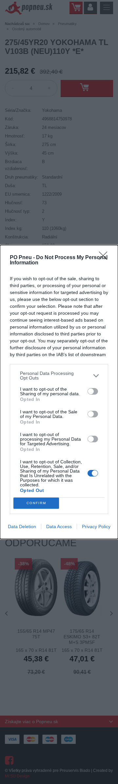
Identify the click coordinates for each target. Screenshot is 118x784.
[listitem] (59, 375)
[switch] (93, 391)
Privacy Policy (96, 526)
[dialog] (59, 392)
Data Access (59, 526)
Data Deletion (22, 526)
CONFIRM (36, 503)
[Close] (105, 258)
